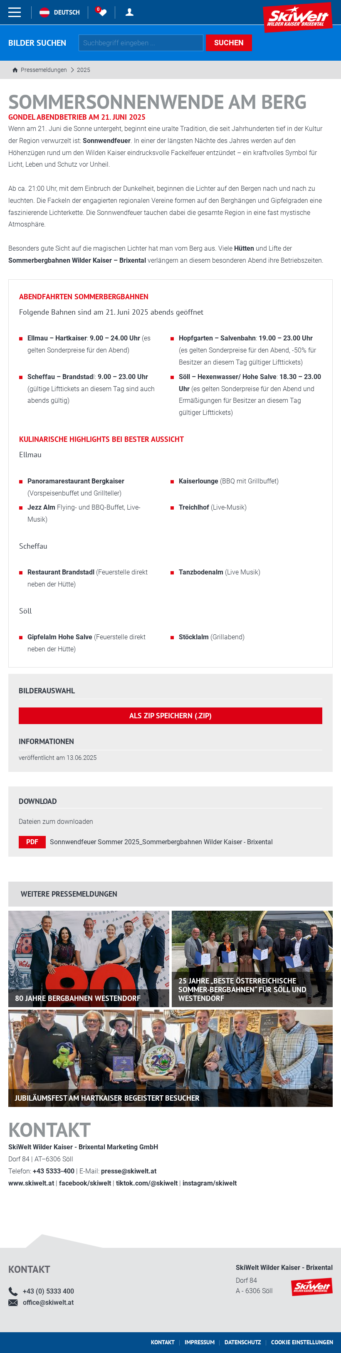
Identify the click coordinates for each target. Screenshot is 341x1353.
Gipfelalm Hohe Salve (60, 637)
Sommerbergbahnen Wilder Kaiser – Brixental (77, 260)
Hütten (244, 248)
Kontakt (163, 1342)
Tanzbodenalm (201, 572)
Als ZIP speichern (170, 715)
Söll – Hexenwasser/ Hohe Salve (228, 377)
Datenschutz (243, 1342)
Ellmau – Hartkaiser (57, 338)
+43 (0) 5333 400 (48, 1291)
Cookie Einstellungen (302, 1342)
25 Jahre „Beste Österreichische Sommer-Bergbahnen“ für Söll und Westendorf (242, 989)
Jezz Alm (42, 507)
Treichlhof (194, 507)
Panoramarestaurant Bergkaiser (75, 481)
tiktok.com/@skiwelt (147, 1183)
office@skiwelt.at (48, 1302)
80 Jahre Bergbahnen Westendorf (78, 998)
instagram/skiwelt (210, 1183)
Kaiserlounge (198, 481)
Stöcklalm (194, 637)
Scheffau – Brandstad (60, 377)
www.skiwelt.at (31, 1183)
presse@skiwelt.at (128, 1171)
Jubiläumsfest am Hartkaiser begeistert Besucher (107, 1098)
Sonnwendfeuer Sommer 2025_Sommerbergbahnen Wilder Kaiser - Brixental (161, 842)
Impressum (200, 1342)
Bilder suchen (37, 42)
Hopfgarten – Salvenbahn (217, 338)
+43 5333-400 (53, 1171)
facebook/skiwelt (85, 1183)
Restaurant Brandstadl (61, 572)
